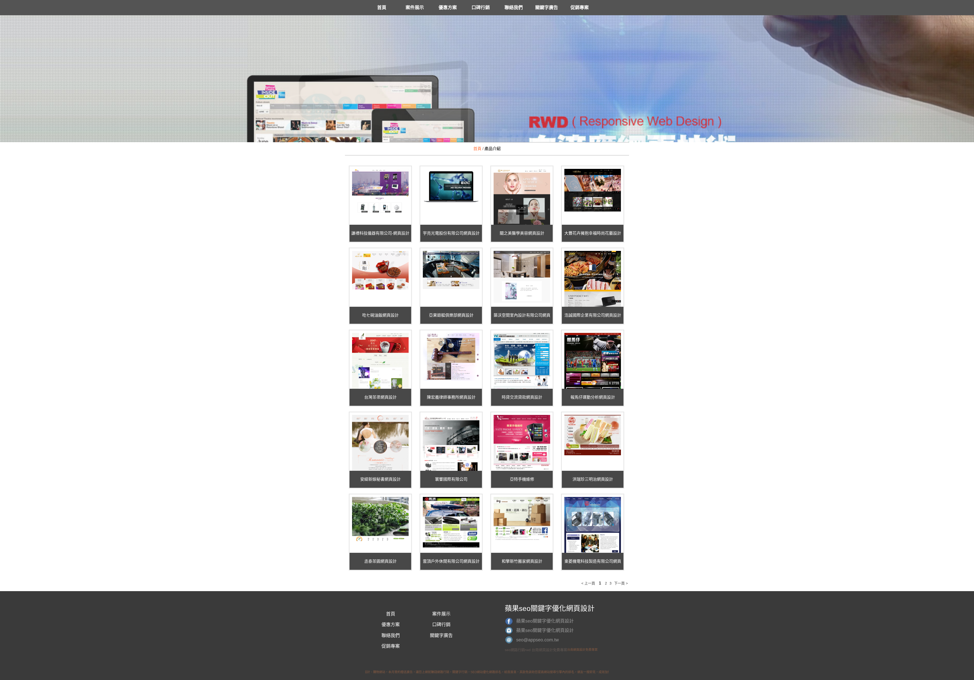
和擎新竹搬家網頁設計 (522, 561)
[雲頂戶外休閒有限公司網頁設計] (451, 522)
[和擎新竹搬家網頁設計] (522, 518)
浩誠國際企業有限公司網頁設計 (592, 315)
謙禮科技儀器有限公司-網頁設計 (380, 233)
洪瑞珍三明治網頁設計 (592, 479)
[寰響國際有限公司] (451, 448)
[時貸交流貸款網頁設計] (522, 379)
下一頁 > (621, 583)
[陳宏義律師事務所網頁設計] (451, 356)
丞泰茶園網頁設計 (380, 561)
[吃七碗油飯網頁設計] (380, 270)
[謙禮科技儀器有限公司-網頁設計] (380, 191)
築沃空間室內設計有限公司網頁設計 (522, 316)
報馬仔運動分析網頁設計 (592, 397)
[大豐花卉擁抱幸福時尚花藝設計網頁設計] (592, 190)
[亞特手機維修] (522, 442)
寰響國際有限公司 (451, 479)
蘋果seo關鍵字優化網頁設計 (545, 621)
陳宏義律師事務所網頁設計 (451, 397)
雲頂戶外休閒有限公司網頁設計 (451, 561)
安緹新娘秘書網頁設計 (380, 479)
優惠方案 (448, 7)
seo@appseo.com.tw (537, 639)
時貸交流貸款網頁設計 (522, 397)
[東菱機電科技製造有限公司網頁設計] (592, 541)
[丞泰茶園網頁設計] (380, 519)
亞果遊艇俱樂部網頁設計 (451, 315)
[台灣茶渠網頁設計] (380, 363)
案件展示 (415, 7)
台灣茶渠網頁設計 (380, 397)
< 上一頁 (588, 583)
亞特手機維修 (522, 479)
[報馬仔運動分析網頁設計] (592, 388)
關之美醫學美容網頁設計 (522, 233)
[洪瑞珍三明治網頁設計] (592, 435)
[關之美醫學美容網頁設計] (522, 198)
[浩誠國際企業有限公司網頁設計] (592, 284)
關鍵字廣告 (546, 7)
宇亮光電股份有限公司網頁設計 (451, 233)
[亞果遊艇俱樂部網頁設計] (451, 269)
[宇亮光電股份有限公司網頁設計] (451, 186)
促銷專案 (579, 7)
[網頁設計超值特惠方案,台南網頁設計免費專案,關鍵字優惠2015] (487, 138)
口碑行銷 (481, 7)
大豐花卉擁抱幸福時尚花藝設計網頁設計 (592, 234)
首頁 (381, 7)
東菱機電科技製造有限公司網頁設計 (592, 562)
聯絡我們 (514, 7)
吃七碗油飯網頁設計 (380, 315)
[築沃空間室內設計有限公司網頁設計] (522, 276)
